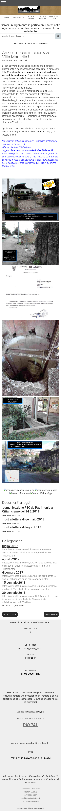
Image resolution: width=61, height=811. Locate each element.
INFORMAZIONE (31, 44)
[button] (3, 3)
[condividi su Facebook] (19, 493)
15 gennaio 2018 (14, 582)
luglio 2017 (10, 546)
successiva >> (51, 614)
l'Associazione (18, 18)
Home (6, 18)
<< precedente (10, 614)
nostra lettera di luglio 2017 (22, 527)
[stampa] (46, 490)
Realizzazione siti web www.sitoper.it (30, 808)
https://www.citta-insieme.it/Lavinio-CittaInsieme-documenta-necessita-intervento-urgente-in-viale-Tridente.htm (26, 552)
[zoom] (30, 220)
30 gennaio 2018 (14, 592)
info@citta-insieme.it (32, 798)
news (21, 44)
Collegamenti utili (54, 18)
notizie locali (43, 44)
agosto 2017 (11, 559)
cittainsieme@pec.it (32, 801)
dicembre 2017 (12, 572)
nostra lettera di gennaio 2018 (24, 519)
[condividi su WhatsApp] (41, 493)
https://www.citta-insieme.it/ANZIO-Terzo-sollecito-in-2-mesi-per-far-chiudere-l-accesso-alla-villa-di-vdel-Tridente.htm (29, 565)
